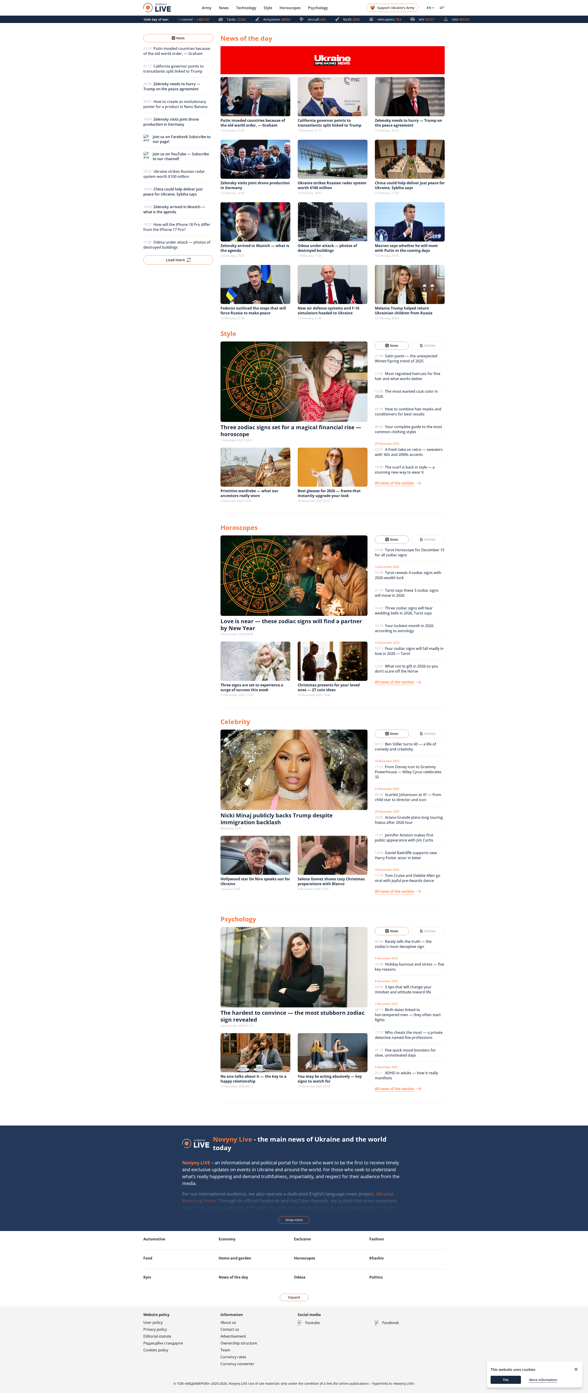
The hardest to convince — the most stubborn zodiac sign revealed (292, 1016)
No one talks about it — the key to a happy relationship (253, 1079)
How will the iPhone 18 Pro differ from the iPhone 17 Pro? (176, 227)
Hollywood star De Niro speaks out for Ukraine (255, 881)
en (429, 8)
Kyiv (147, 1277)
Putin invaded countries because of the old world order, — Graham (176, 51)
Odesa (299, 1277)
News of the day (233, 1277)
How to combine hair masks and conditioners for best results (408, 412)
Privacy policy (155, 1329)
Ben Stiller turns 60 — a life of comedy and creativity (405, 747)
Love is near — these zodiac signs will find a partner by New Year (291, 624)
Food (147, 1258)
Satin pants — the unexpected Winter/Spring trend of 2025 (406, 358)
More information (543, 1380)
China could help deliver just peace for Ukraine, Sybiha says (410, 185)
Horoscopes (290, 7)
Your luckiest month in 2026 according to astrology (404, 628)
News (224, 7)
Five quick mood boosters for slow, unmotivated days (405, 1053)
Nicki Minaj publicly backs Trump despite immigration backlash (276, 818)
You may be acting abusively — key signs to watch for (330, 1079)
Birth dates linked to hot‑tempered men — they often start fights (408, 1014)
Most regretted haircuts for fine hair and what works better (407, 376)
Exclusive (302, 1239)
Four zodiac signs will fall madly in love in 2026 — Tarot (409, 651)
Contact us (229, 1329)
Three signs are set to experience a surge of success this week (251, 687)
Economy (227, 1239)
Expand (294, 1297)
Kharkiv (376, 1258)
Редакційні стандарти (163, 1343)
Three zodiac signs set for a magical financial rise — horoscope (290, 430)
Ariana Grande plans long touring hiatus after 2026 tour (409, 820)
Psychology (318, 7)
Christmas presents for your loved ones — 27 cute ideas (329, 687)
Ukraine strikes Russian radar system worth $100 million (174, 174)
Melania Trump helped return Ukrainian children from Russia (404, 311)
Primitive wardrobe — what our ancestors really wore (249, 493)
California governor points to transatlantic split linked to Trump (173, 69)
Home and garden (235, 1258)
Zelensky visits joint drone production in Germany (255, 185)
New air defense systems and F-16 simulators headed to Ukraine (328, 311)
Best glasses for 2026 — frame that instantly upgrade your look (329, 493)
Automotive (154, 1239)
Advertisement (233, 1336)
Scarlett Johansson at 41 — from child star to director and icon (408, 797)
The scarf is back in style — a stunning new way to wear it (405, 470)
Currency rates (233, 1356)
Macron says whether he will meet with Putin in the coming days (406, 248)
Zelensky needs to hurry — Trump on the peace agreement (408, 123)
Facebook (390, 1322)
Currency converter (237, 1363)
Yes (506, 1379)
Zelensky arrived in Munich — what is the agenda (254, 248)
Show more (294, 1220)
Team (225, 1350)
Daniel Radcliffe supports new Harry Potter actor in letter (406, 855)
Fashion (376, 1239)
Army (207, 7)
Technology (246, 7)
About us (228, 1322)
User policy (153, 1322)
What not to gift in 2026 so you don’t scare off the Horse (406, 669)
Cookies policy (155, 1350)
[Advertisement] (178, 398)
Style (268, 7)
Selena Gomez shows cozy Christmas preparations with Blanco (331, 881)
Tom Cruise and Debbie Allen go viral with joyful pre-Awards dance (407, 878)
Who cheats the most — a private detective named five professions (409, 1035)
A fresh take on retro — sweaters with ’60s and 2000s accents (409, 452)
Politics (376, 1277)
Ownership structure (238, 1343)
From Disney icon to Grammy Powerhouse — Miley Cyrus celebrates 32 (408, 771)
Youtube (312, 1322)
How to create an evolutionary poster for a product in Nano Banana (175, 104)
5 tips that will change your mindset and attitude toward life (403, 989)
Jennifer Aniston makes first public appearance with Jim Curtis (404, 838)
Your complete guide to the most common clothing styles (408, 429)
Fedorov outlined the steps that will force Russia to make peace (253, 311)
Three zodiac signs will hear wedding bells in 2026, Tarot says (404, 611)
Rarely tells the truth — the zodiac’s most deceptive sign (403, 944)
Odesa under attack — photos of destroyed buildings (176, 245)
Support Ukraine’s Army (396, 8)
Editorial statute (157, 1336)
